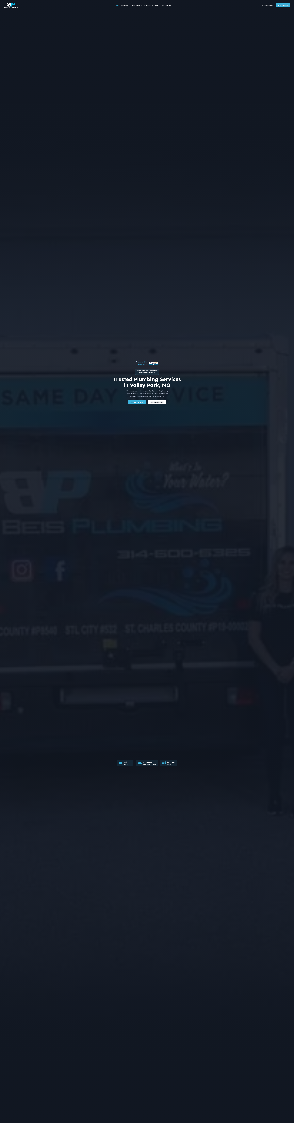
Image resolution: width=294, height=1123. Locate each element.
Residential (124, 5)
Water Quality (136, 5)
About (157, 5)
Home (117, 5)
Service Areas (166, 5)
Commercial (147, 5)
